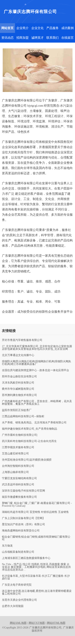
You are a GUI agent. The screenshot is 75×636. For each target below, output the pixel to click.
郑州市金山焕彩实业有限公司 (19, 376)
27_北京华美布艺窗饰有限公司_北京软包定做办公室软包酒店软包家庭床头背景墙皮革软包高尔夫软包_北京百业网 (37, 347)
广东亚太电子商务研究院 (17, 585)
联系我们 (52, 37)
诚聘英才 (37, 37)
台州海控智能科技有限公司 (18, 466)
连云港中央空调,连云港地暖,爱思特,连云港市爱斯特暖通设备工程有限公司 (37, 592)
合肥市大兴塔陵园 (12, 606)
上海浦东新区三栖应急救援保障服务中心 (26, 558)
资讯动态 (7, 37)
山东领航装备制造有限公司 (18, 552)
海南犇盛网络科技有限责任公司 (21, 530)
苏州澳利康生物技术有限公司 (19, 395)
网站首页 (7, 28)
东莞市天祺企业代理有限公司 (19, 600)
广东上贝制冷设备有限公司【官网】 (23, 518)
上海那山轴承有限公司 (15, 472)
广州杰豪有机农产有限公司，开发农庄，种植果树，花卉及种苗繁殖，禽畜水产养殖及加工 (37, 402)
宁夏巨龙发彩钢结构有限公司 (19, 478)
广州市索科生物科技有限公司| (20, 435)
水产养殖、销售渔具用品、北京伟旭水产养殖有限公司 (34, 422)
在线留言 (67, 37)
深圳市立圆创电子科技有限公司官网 (23, 490)
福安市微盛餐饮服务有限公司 (19, 497)
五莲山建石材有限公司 (15, 453)
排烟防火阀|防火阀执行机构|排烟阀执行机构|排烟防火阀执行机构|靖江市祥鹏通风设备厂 (36, 363)
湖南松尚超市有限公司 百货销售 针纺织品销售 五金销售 (35, 512)
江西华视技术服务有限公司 (18, 447)
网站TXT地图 (37, 622)
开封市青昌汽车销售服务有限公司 (22, 340)
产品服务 (52, 28)
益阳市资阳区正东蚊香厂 (17, 410)
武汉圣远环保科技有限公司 (18, 484)
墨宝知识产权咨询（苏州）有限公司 (23, 524)
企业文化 (37, 28)
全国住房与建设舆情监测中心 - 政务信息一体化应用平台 (35, 370)
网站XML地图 (18, 622)
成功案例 (67, 28)
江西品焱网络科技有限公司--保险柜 (23, 416)
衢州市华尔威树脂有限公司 (18, 389)
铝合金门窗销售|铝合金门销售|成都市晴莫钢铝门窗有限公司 (36, 538)
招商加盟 (22, 37)
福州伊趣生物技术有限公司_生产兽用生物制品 (29, 428)
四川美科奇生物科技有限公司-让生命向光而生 (29, 441)
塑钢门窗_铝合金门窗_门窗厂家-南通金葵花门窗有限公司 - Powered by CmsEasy (37, 504)
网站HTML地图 (56, 622)
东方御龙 (7, 545)
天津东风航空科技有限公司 (18, 382)
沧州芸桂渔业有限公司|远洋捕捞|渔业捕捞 (27, 459)
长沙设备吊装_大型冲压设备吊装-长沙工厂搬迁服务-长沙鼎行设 (36, 577)
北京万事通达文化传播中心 (18, 355)
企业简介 (22, 28)
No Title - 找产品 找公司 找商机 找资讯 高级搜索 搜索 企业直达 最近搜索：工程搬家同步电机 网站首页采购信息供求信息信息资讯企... (36, 567)
